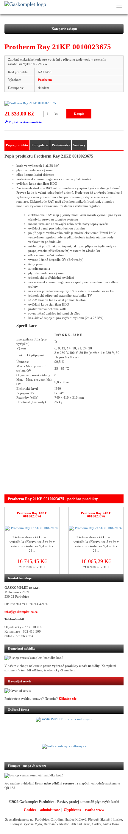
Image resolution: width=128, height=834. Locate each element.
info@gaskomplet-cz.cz (21, 611)
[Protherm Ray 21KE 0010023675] (64, 103)
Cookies (30, 810)
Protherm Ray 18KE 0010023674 (32, 514)
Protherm (45, 79)
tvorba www (94, 810)
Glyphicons (72, 810)
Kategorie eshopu (64, 28)
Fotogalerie (40, 145)
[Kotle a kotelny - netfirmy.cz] (64, 750)
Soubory (79, 145)
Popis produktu (17, 145)
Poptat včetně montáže (25, 122)
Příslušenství (61, 145)
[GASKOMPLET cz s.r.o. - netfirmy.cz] (64, 730)
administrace (50, 810)
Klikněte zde (68, 698)
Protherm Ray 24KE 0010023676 (96, 514)
